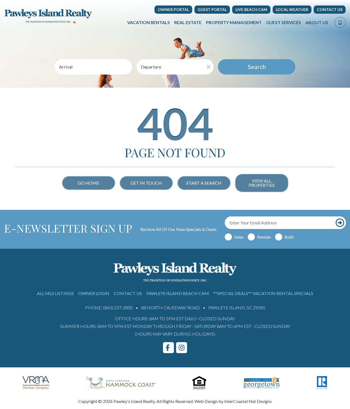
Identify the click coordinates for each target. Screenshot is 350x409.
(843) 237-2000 (118, 307)
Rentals (264, 236)
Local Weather (292, 9)
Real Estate (188, 22)
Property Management (234, 22)
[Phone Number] (340, 22)
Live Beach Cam (251, 9)
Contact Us (329, 9)
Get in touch (146, 182)
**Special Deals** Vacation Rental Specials (263, 293)
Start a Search (203, 182)
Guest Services (283, 22)
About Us (316, 22)
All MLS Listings (55, 293)
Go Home (88, 182)
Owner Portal (173, 9)
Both (289, 236)
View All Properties (262, 183)
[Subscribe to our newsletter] (340, 222)
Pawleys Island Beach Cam (177, 293)
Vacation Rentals (148, 22)
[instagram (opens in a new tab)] (181, 347)
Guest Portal (212, 9)
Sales (239, 236)
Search (257, 66)
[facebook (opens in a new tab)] (168, 347)
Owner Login (93, 293)
